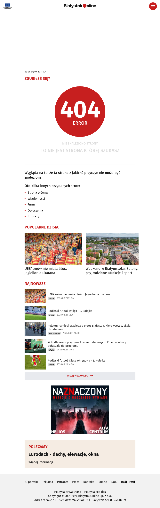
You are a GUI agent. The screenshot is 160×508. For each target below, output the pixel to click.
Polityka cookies (95, 492)
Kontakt (88, 482)
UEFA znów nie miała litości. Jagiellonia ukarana (47, 271)
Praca (75, 482)
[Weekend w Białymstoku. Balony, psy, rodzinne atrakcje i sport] (114, 249)
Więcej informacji (40, 462)
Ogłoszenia (35, 210)
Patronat (62, 482)
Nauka (51, 350)
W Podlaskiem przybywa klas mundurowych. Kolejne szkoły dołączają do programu (87, 343)
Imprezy (33, 216)
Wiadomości (36, 198)
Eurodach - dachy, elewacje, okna (63, 454)
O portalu (31, 482)
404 (44, 71)
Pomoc (102, 482)
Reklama (47, 482)
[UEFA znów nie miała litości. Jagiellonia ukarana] (53, 249)
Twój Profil (128, 482)
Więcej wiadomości (78, 375)
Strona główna (32, 71)
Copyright (54, 496)
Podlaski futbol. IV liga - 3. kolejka (70, 311)
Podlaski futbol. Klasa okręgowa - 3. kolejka (76, 360)
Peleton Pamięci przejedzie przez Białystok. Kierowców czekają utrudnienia (89, 327)
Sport (51, 299)
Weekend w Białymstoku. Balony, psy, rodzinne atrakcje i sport (112, 271)
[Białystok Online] (80, 6)
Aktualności (54, 333)
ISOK (114, 482)
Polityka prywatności (68, 492)
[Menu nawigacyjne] (153, 6)
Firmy (32, 204)
